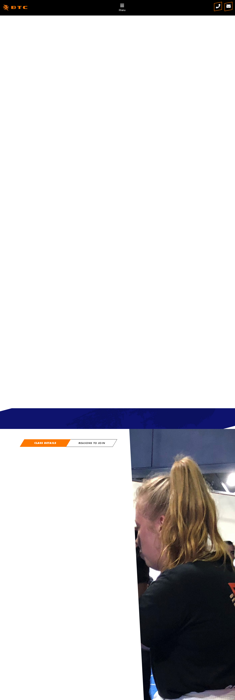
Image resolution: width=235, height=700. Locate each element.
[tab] (45, 443)
